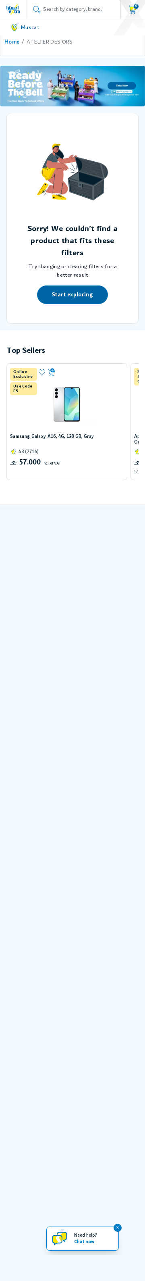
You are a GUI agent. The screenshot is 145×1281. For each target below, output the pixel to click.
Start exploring (72, 295)
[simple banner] (13, 9)
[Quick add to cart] (84, 372)
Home (11, 42)
